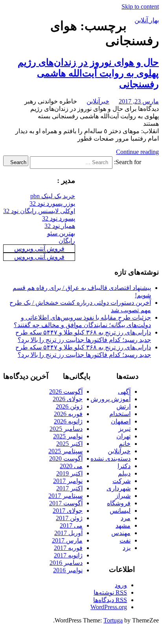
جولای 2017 (68, 510)
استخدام (120, 414)
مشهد (123, 525)
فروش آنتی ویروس (39, 248)
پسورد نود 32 (58, 218)
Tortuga (113, 620)
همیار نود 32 (59, 225)
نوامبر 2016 (68, 570)
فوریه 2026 (68, 414)
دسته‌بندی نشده (110, 458)
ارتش (123, 406)
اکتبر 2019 (69, 473)
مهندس (121, 533)
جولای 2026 (68, 399)
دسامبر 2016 (66, 562)
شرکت (121, 480)
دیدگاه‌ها (110, 600)
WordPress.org (108, 607)
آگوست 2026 (66, 391)
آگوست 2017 (66, 503)
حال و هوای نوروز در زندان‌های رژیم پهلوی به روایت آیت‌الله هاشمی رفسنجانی (88, 73)
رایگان (67, 240)
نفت (125, 540)
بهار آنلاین (146, 20)
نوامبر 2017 (68, 480)
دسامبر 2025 (66, 428)
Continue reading (137, 151)
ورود (121, 585)
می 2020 (71, 466)
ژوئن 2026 (69, 406)
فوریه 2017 (68, 547)
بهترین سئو (61, 233)
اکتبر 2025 (69, 443)
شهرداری (119, 488)
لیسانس (120, 510)
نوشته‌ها (110, 592)
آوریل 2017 (68, 533)
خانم (125, 443)
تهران (123, 436)
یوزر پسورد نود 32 (52, 203)
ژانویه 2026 (68, 421)
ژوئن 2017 (69, 518)
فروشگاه (119, 503)
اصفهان (121, 421)
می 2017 (71, 525)
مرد (126, 518)
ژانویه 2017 (68, 555)
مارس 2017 (67, 540)
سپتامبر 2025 (65, 451)
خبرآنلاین (98, 101)
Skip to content (140, 6)
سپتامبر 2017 (65, 495)
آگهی (124, 391)
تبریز (124, 428)
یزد (127, 547)
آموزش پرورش (110, 399)
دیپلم (124, 473)
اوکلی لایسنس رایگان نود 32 (39, 211)
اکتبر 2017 (69, 488)
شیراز (123, 495)
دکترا (124, 466)
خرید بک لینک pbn (52, 196)
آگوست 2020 (66, 458)
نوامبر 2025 (68, 436)
